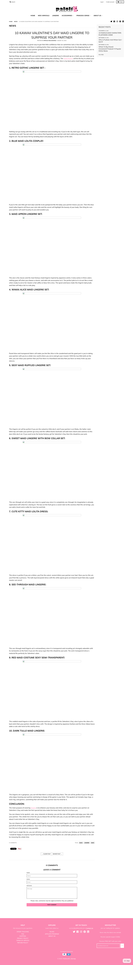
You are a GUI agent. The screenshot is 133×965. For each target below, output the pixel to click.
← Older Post (46, 854)
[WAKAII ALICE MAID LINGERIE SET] (52, 321)
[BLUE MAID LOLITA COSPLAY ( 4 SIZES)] (52, 173)
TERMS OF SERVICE (22, 940)
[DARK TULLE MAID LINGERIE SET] (52, 762)
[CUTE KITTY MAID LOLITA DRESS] (52, 543)
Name (28, 872)
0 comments (13, 842)
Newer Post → (57, 854)
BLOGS (52, 932)
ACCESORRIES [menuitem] (67, 15)
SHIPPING (22, 936)
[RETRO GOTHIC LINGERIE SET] (52, 100)
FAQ (22, 934)
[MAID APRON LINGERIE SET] (52, 246)
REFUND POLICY (22, 943)
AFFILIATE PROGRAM (52, 934)
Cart (121, 2)
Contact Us (89, 928)
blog (81, 842)
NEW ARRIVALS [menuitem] (43, 15)
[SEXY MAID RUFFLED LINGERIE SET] (52, 397)
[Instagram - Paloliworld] (117, 21)
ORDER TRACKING (23, 932)
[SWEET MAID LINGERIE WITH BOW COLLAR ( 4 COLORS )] (52, 470)
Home (10, 21)
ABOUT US (51, 936)
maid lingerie (68, 58)
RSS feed (101, 54)
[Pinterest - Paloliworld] (120, 21)
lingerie (33, 808)
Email (28, 879)
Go (122, 945)
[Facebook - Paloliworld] (114, 21)
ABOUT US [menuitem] (97, 15)
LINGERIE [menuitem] (55, 15)
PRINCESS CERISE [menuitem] (82, 15)
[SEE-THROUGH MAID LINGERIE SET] (52, 616)
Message (29, 885)
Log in (102, 2)
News (15, 21)
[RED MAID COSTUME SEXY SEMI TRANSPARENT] (52, 689)
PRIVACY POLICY (22, 938)
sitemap (73, 959)
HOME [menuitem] (33, 15)
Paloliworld (66, 959)
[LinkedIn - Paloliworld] (123, 21)
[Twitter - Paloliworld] (111, 21)
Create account (110, 2)
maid (92, 842)
